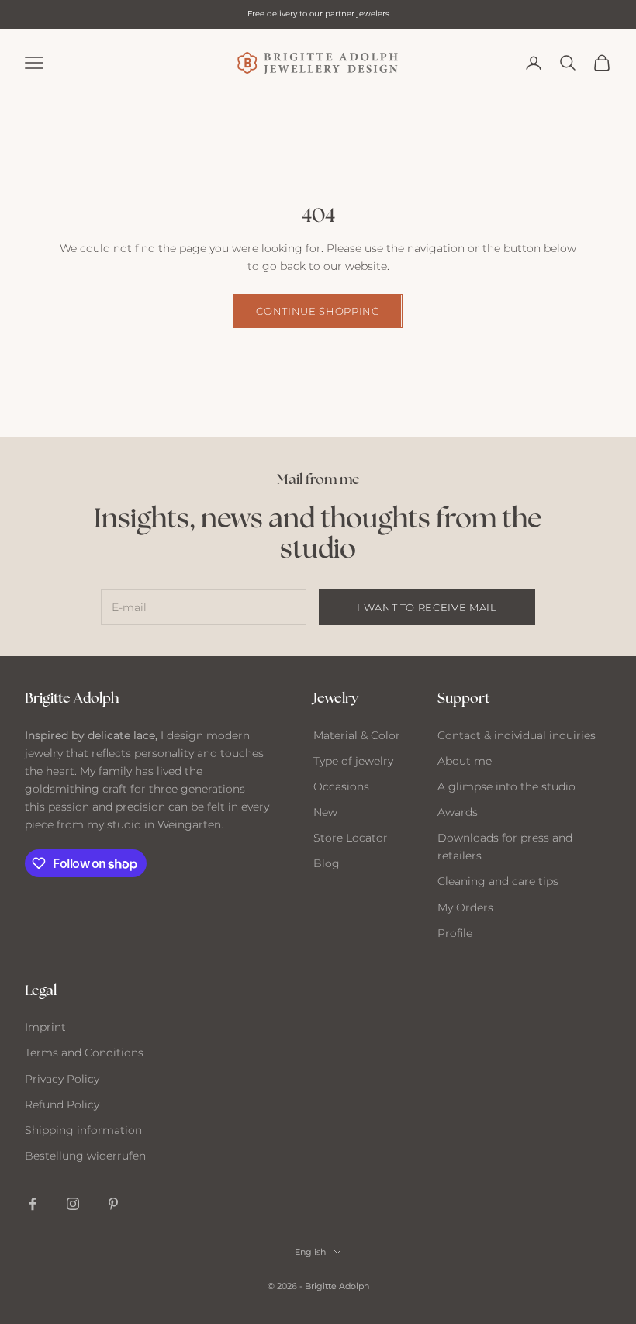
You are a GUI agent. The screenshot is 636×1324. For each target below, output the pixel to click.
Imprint (45, 1027)
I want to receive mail (426, 607)
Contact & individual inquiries (516, 735)
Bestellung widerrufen (85, 1156)
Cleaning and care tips (497, 881)
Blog (326, 863)
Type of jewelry (353, 761)
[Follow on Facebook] (32, 1204)
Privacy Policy (62, 1079)
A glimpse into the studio (506, 786)
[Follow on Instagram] (73, 1204)
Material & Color (356, 735)
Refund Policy (62, 1104)
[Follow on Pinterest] (113, 1204)
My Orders (465, 907)
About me (464, 761)
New (325, 812)
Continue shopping (317, 311)
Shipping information (83, 1130)
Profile (454, 933)
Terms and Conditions (84, 1053)
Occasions (341, 786)
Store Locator (350, 838)
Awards (457, 812)
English (310, 1251)
